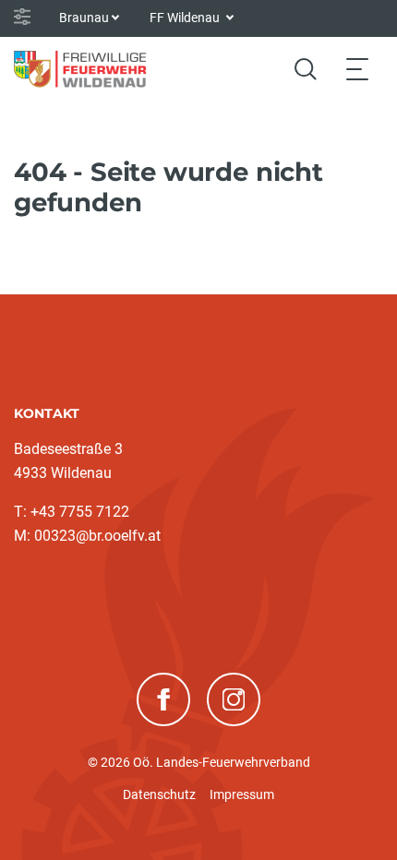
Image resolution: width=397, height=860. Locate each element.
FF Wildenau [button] (186, 17)
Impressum (242, 794)
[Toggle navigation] (357, 69)
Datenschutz (159, 794)
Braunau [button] (84, 17)
